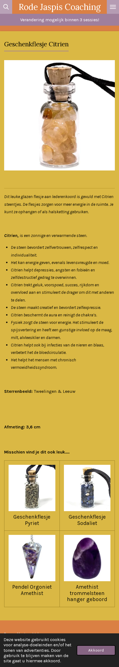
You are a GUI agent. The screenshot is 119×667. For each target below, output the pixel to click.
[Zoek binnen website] (6, 7)
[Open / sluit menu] (113, 7)
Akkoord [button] (96, 650)
